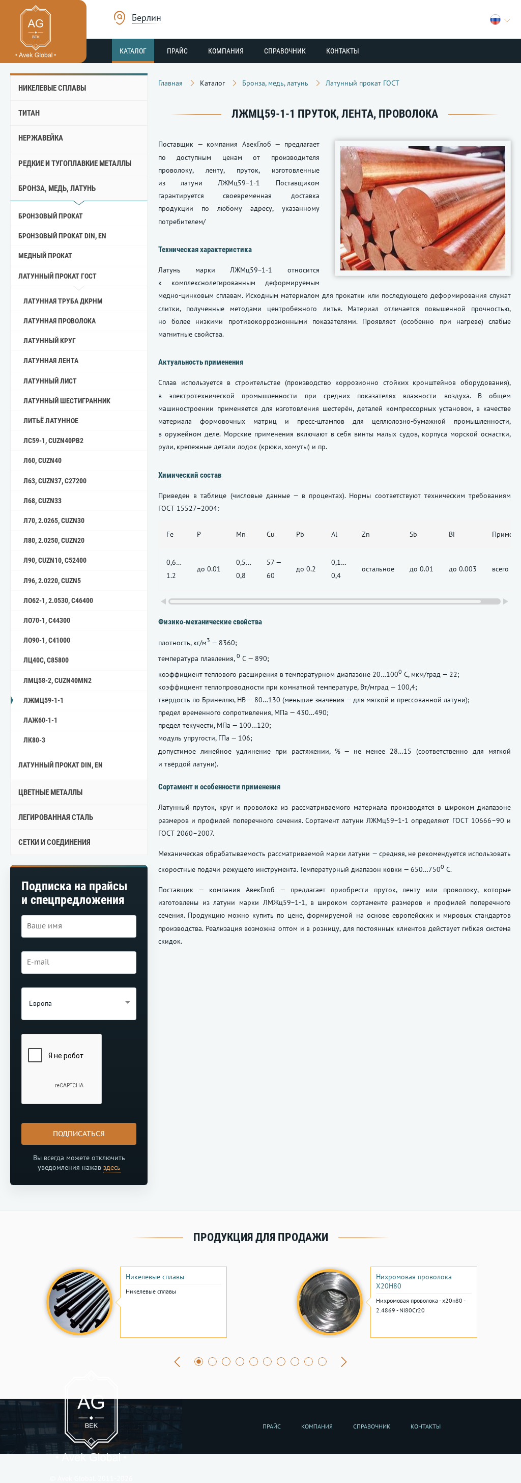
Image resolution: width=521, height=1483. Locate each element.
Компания (226, 51)
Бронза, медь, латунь (57, 188)
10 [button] (322, 1361)
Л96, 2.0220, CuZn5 (52, 580)
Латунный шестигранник (66, 401)
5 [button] (253, 1361)
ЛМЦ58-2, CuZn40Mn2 (57, 680)
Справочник (285, 51)
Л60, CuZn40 (42, 460)
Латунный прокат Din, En (60, 765)
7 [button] (281, 1361)
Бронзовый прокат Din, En (62, 236)
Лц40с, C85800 (46, 660)
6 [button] (267, 1361)
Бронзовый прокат (50, 216)
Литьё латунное (50, 421)
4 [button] (240, 1361)
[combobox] (146, 19)
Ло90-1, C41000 (46, 640)
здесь (112, 1167)
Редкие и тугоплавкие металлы (74, 163)
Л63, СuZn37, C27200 (54, 481)
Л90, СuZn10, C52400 (54, 560)
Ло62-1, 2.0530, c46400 (58, 600)
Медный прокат (45, 256)
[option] (135, 1302)
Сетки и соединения (54, 842)
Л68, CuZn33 (42, 501)
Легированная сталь (55, 817)
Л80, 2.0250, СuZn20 (53, 540)
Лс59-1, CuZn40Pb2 (53, 440)
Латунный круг (49, 341)
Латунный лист (50, 381)
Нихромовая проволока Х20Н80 (414, 1281)
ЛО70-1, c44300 (46, 620)
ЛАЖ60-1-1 (40, 720)
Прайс (177, 51)
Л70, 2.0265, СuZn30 (53, 520)
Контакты (342, 51)
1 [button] (198, 1361)
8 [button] (295, 1361)
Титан (29, 113)
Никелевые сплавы (52, 88)
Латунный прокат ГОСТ (57, 276)
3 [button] (226, 1361)
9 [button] (308, 1361)
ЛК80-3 (34, 740)
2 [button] (212, 1361)
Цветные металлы (50, 792)
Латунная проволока (59, 321)
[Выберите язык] (500, 19)
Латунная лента (50, 360)
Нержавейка (40, 138)
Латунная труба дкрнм (63, 301)
